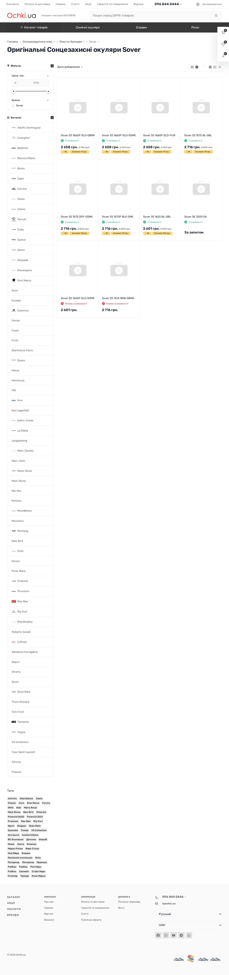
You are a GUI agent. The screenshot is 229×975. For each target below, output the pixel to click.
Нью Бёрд (13, 853)
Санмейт (24, 871)
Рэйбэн (12, 871)
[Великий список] (196, 67)
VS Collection (39, 830)
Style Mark (35, 825)
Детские (31, 839)
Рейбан (12, 866)
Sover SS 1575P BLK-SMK (117, 216)
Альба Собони (30, 835)
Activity (12, 798)
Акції (11, 903)
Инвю (11, 844)
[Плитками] (210, 67)
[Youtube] (173, 935)
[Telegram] (181, 935)
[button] (223, 32)
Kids (18, 807)
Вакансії (49, 919)
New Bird (28, 812)
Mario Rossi (30, 807)
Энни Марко (38, 876)
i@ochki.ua (169, 903)
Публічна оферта (91, 919)
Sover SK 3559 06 (195, 216)
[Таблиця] (219, 67)
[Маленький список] (192, 67)
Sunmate (13, 830)
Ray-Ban (26, 821)
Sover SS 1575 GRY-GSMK (77, 216)
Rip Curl (38, 821)
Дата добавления (68, 66)
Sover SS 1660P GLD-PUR (159, 135)
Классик (31, 844)
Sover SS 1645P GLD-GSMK (77, 298)
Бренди (13, 915)
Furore (46, 803)
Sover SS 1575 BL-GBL (198, 135)
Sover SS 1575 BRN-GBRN (118, 298)
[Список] (215, 67)
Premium (13, 821)
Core (21, 803)
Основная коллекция (20, 857)
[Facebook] (158, 935)
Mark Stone (14, 812)
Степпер (13, 876)
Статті (84, 913)
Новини (48, 907)
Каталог (13, 897)
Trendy (24, 830)
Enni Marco (33, 803)
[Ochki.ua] (21, 15)
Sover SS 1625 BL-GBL (157, 216)
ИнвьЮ (43, 839)
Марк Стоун (32, 848)
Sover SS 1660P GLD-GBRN (78, 135)
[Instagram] (166, 935)
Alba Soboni (26, 798)
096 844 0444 (167, 4)
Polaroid (41, 812)
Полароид (13, 862)
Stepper (21, 825)
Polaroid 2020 (16, 816)
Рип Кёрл (35, 866)
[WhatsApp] (189, 935)
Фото (121, 907)
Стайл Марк (38, 871)
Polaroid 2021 (35, 816)
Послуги (14, 909)
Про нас (49, 901)
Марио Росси (15, 848)
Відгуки (48, 913)
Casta (39, 798)
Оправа (26, 853)
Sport (11, 825)
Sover (19, 105)
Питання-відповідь (129, 901)
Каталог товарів (36, 27)
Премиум (42, 862)
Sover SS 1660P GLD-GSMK (119, 135)
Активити (13, 835)
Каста (20, 844)
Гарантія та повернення (95, 907)
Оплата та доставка (92, 901)
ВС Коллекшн (15, 839)
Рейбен (23, 866)
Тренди (24, 876)
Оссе (38, 857)
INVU (10, 807)
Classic (12, 803)
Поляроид (28, 862)
